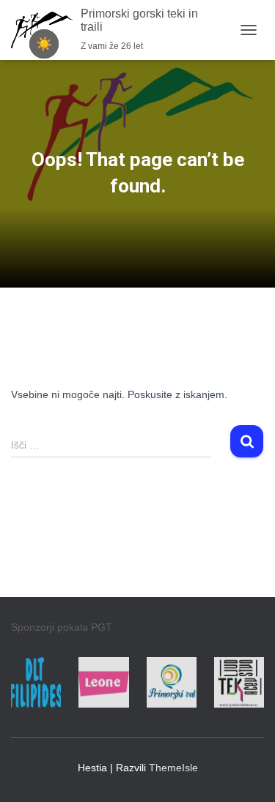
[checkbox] (44, 44)
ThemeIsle (173, 767)
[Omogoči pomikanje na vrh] (246, 772)
